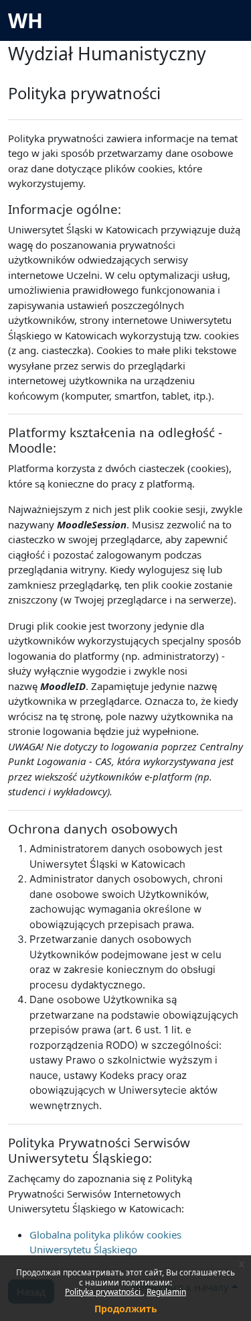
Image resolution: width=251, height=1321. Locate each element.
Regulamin (166, 1292)
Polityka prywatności (104, 1292)
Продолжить (125, 1308)
